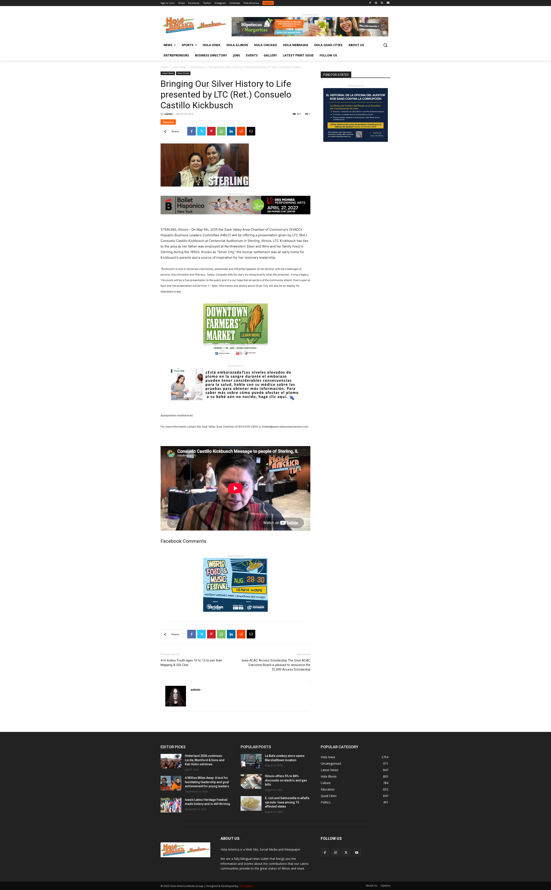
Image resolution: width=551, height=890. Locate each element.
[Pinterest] (211, 131)
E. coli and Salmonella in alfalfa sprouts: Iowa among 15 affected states (287, 802)
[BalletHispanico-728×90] (235, 218)
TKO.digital (245, 886)
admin (168, 113)
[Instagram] (376, 3)
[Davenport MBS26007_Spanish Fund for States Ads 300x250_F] (355, 141)
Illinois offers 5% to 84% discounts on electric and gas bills (286, 780)
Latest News (179, 67)
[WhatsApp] (221, 131)
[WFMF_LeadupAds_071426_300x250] (235, 615)
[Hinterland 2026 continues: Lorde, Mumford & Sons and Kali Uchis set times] (171, 761)
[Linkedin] (231, 131)
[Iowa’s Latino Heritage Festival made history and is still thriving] (171, 805)
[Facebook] (370, 3)
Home (164, 67)
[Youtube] (387, 3)
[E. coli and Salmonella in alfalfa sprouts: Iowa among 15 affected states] (251, 803)
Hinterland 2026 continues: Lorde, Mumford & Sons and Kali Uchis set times (204, 760)
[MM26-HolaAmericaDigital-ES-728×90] (310, 35)
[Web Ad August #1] (235, 403)
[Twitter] (381, 3)
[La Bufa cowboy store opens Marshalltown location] (251, 761)
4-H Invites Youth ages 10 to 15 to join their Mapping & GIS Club (191, 662)
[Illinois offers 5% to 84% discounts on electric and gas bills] (251, 781)
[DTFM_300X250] (235, 361)
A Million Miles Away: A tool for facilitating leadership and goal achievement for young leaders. (207, 782)
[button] (385, 45)
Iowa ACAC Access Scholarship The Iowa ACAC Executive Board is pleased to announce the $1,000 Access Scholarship (275, 664)
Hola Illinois (198, 67)
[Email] (251, 131)
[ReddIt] (241, 131)
